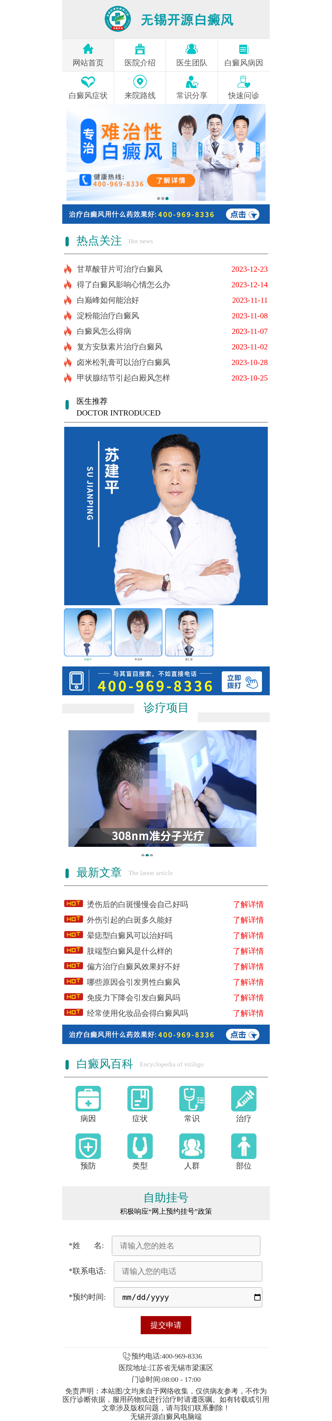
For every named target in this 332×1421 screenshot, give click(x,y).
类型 (140, 1166)
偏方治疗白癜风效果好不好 (133, 966)
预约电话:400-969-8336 (166, 1356)
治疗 (244, 1118)
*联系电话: (87, 1271)
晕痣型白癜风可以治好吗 (129, 935)
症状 (140, 1118)
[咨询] (166, 152)
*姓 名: (86, 1245)
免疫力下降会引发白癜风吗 (133, 998)
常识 (192, 1118)
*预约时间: (87, 1297)
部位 (244, 1166)
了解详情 (248, 904)
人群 (192, 1166)
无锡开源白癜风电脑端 (166, 1417)
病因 (88, 1118)
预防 (88, 1166)
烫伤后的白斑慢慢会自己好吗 (137, 904)
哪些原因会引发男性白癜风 (133, 982)
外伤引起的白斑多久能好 (129, 920)
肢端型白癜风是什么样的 (129, 951)
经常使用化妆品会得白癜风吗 (137, 1013)
